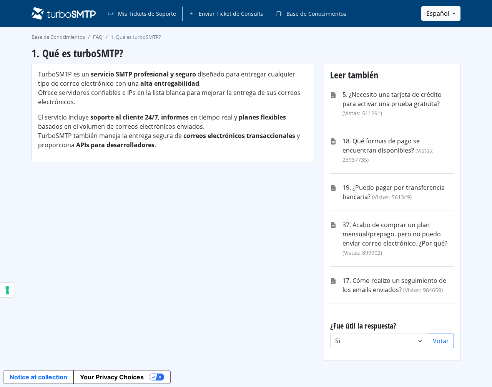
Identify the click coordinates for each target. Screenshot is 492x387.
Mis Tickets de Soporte (146, 13)
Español (438, 13)
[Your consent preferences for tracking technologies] (7, 290)
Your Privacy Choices (112, 377)
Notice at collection (38, 377)
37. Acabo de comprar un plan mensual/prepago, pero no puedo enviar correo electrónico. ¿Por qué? (394, 234)
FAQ (98, 36)
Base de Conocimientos (315, 13)
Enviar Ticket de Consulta (230, 13)
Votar (441, 341)
